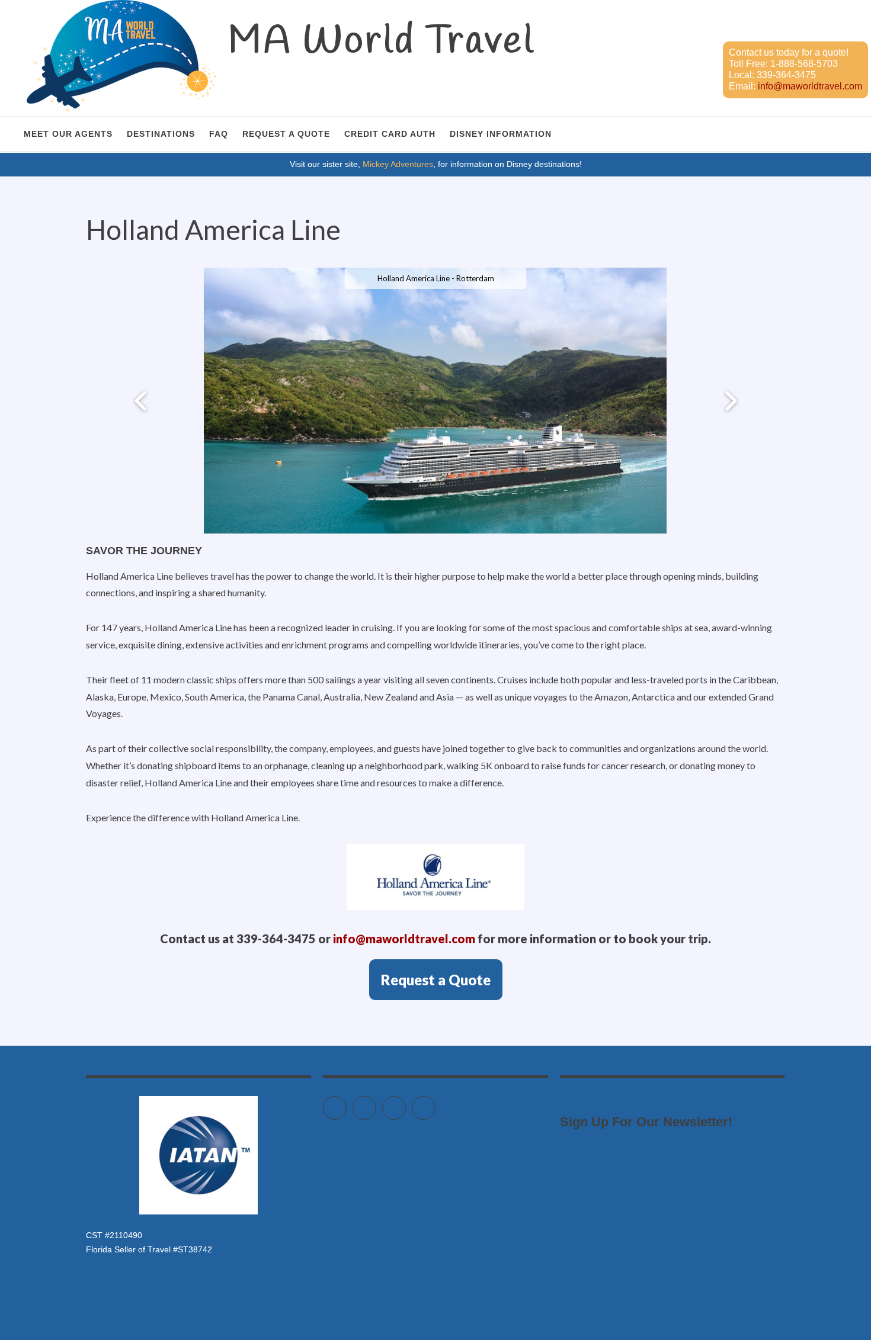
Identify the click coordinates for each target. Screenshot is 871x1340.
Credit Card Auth (390, 134)
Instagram (405, 1102)
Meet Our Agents (68, 134)
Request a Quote (286, 134)
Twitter (346, 1102)
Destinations (161, 134)
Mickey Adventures (398, 164)
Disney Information (501, 134)
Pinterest (435, 1102)
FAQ (218, 134)
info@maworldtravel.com (810, 86)
